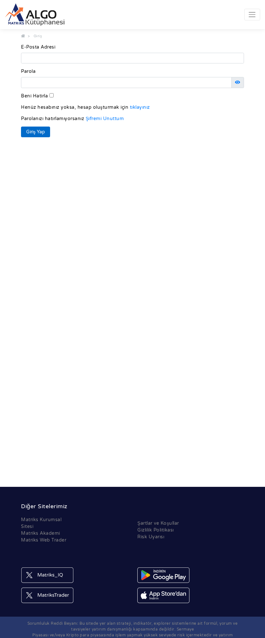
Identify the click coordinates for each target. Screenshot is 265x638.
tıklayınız (140, 107)
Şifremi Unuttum (105, 118)
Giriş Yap (35, 132)
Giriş (38, 36)
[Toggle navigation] (252, 14)
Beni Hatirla (34, 96)
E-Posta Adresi (38, 47)
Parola (28, 71)
